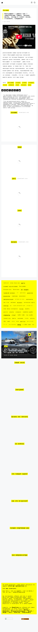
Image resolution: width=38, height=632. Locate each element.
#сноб (30, 611)
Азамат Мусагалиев (10, 286)
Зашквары (15, 296)
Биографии (6, 10)
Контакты (29, 299)
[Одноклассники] (5, 90)
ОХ (10, 305)
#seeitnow (15, 607)
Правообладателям (19, 592)
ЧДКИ (8, 321)
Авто (23, 283)
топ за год (6, 592)
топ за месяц (27, 591)
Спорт (17, 84)
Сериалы (6, 315)
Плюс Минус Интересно (10, 308)
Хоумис (27, 318)
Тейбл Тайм (20, 315)
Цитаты (32, 318)
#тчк (10, 612)
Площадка (31, 82)
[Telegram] (7, 90)
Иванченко (22, 296)
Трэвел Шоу (7, 318)
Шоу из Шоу (30, 321)
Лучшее (24, 82)
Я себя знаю (27, 324)
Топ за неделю (16, 591)
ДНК (17, 292)
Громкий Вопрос (9, 293)
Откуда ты (29, 305)
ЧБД (4, 321)
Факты (14, 318)
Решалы (11, 312)
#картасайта (26, 612)
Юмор (29, 84)
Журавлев (6, 296)
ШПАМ (17, 321)
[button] (31, 2)
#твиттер (17, 612)
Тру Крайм (29, 315)
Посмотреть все (24, 112)
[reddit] (20, 90)
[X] (10, 90)
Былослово (16, 289)
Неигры (5, 305)
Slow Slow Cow (15, 283)
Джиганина (23, 292)
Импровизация (8, 299)
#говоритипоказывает (18, 611)
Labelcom (6, 282)
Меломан (13, 302)
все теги (5, 591)
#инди (4, 612)
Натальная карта (29, 302)
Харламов (20, 318)
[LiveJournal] (17, 90)
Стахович (23, 84)
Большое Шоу (7, 289)
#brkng (26, 610)
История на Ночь (19, 299)
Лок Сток (6, 302)
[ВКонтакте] (2, 90)
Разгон (5, 312)
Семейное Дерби (28, 312)
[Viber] (12, 90)
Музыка (19, 302)
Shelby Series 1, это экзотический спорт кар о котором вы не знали (16, 350)
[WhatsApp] (15, 90)
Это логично (12, 324)
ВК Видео (24, 290)
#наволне (6, 611)
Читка (13, 321)
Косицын (18, 82)
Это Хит (5, 324)
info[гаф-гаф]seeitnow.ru (17, 586)
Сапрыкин (11, 84)
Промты (27, 308)
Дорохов (30, 293)
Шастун (22, 321)
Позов (5, 84)
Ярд (33, 324)
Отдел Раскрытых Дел (19, 305)
